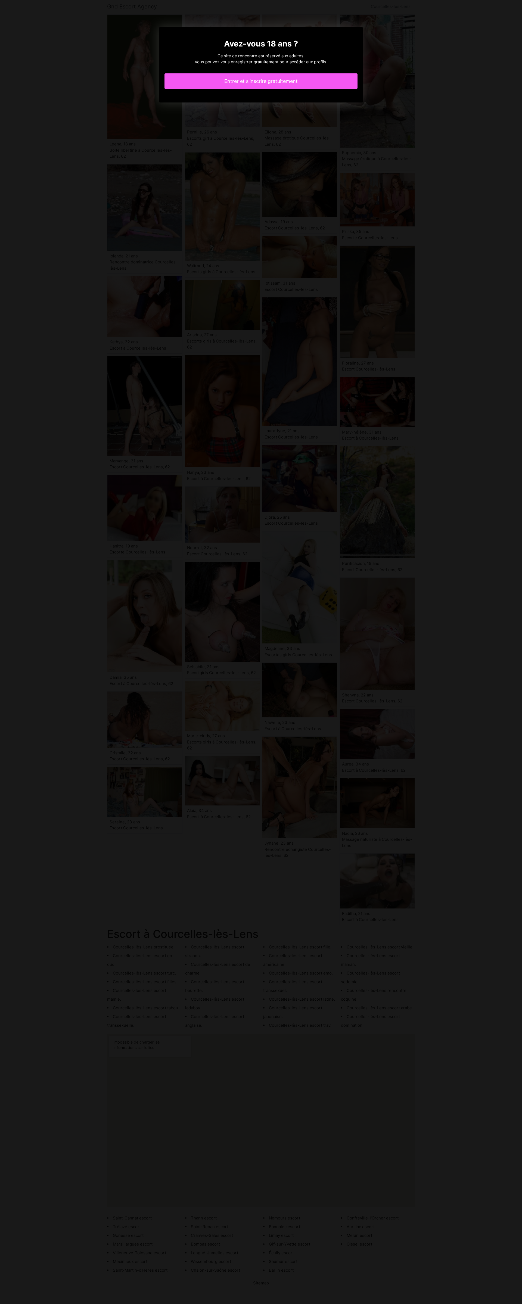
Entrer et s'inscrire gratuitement (261, 81)
